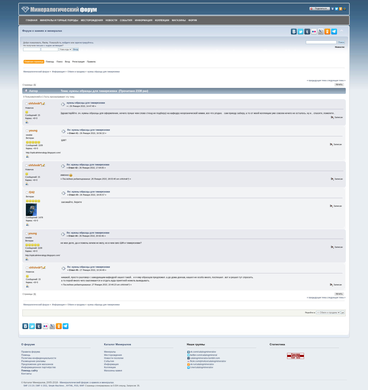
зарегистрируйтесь (84, 42)
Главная (31, 20)
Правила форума (30, 351)
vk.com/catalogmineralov (203, 351)
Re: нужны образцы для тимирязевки (88, 130)
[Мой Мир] (345, 7)
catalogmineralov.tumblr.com (205, 358)
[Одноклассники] (341, 7)
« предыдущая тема (316, 80)
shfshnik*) (35, 103)
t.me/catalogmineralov (201, 367)
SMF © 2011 (41, 385)
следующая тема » (336, 80)
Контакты (26, 373)
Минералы (110, 351)
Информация (143, 20)
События (126, 20)
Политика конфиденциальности (38, 358)
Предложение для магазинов (37, 364)
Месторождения (92, 20)
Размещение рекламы (33, 361)
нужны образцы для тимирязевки (86, 103)
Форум (192, 20)
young (33, 130)
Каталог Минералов (117, 344)
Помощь (25, 355)
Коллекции (162, 20)
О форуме (28, 344)
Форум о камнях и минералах (42, 30)
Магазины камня (113, 370)
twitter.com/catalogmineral (203, 355)
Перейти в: (310, 313)
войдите (66, 42)
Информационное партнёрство (38, 367)
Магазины (179, 20)
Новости (111, 20)
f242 (31, 192)
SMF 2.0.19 (28, 385)
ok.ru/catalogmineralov (202, 364)
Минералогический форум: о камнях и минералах (87, 382)
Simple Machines (56, 385)
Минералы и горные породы (59, 20)
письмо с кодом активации (49, 45)
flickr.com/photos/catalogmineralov (208, 361)
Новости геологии (113, 358)
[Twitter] (337, 7)
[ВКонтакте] (333, 7)
